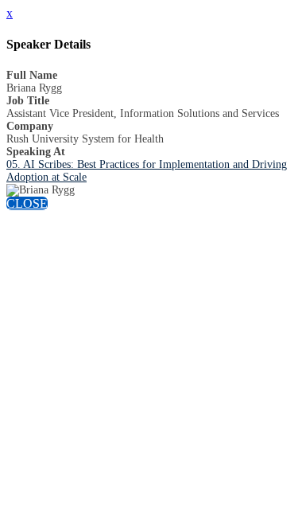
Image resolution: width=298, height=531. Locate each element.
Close (27, 203)
